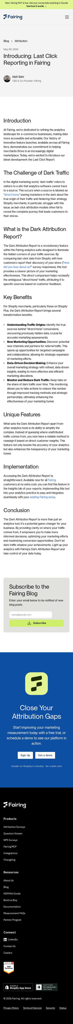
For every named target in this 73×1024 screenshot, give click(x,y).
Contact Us (10, 946)
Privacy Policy (11, 1007)
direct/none (11, 194)
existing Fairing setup (42, 497)
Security (50, 1007)
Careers (8, 952)
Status (62, 1007)
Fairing (52, 480)
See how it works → (36, 6)
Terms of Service (32, 1007)
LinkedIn (13, 939)
